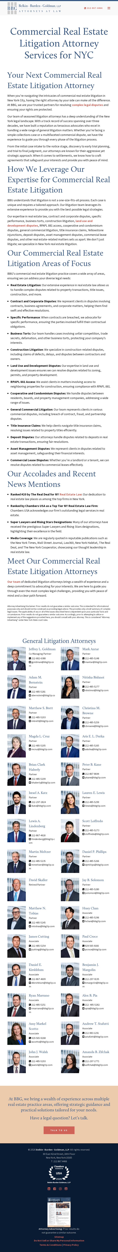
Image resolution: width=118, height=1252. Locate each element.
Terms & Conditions (50, 1244)
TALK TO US (59, 1130)
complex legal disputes (87, 105)
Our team (13, 582)
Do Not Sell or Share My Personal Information (59, 1240)
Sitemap (59, 1236)
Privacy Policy (71, 1244)
